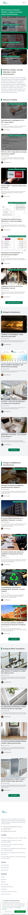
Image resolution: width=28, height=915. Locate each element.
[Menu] (23, 2)
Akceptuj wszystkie (20, 911)
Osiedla (2, 876)
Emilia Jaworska (7, 411)
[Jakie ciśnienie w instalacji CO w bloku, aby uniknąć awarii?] (14, 660)
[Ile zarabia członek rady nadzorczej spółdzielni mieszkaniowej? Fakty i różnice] (14, 542)
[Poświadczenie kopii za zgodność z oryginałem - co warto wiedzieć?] (14, 24)
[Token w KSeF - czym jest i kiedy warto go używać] (14, 176)
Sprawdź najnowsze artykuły (14, 302)
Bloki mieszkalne (4, 884)
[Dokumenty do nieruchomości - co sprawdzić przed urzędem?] (14, 243)
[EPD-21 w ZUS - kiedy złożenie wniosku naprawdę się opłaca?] (14, 142)
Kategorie (4, 874)
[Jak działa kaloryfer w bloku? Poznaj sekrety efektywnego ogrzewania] (14, 767)
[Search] (25, 2)
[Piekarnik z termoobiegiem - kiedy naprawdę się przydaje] (14, 324)
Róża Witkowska (7, 374)
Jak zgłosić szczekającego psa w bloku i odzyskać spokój (14, 838)
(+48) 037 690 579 (7, 829)
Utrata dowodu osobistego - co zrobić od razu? (13, 44)
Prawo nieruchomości (6, 894)
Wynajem (3, 881)
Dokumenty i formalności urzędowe (9, 891)
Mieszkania (3, 879)
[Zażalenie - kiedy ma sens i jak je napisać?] (14, 56)
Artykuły (3, 835)
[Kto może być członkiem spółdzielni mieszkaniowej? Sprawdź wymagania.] (14, 613)
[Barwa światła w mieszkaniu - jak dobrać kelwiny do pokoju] (14, 356)
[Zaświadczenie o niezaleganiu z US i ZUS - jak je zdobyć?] (14, 110)
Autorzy (3, 862)
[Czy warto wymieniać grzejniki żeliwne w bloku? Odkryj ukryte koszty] (14, 730)
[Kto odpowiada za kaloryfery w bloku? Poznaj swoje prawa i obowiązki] (14, 696)
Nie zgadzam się (8, 911)
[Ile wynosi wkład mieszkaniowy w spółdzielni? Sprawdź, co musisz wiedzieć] (14, 508)
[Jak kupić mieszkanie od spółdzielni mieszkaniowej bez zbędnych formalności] (14, 475)
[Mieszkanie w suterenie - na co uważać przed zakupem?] (14, 425)
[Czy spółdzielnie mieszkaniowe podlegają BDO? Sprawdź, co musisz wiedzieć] (14, 577)
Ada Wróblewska (7, 344)
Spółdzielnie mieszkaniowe (7, 886)
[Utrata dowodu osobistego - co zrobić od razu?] (14, 40)
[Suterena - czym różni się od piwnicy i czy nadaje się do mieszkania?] (14, 390)
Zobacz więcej (14, 449)
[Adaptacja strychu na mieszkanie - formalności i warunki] (14, 276)
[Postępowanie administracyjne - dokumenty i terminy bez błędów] (14, 209)
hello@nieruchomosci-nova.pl (9, 831)
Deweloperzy (4, 889)
